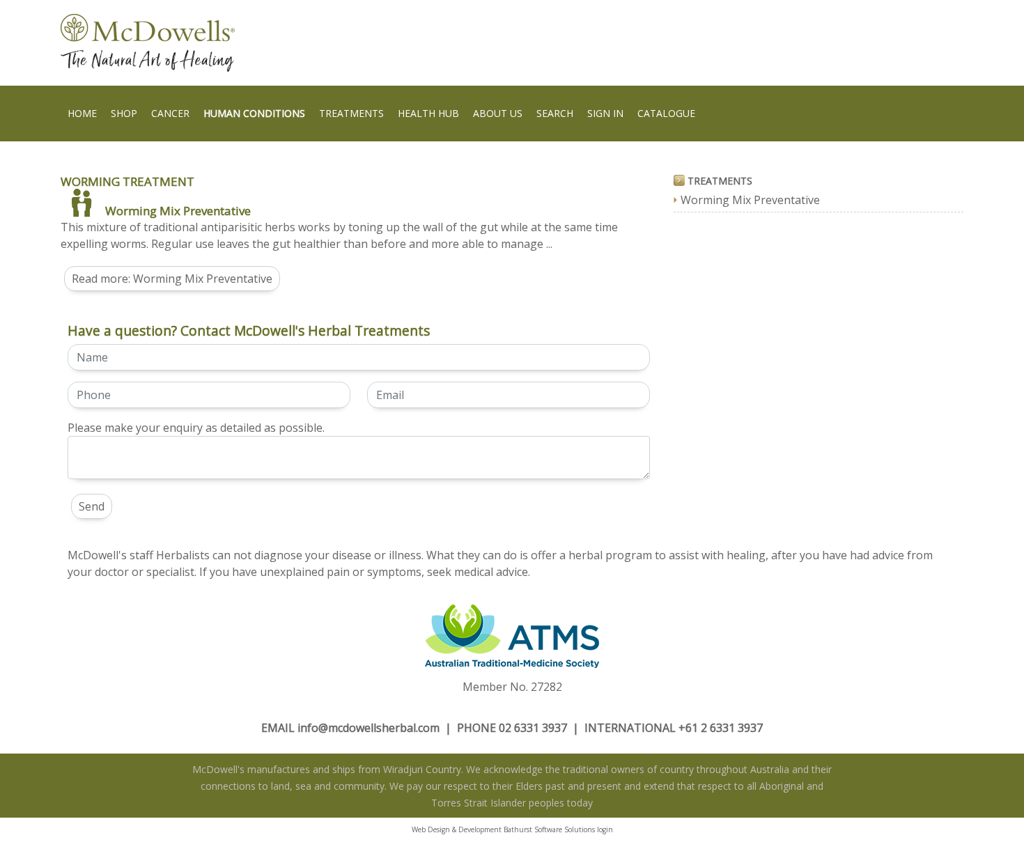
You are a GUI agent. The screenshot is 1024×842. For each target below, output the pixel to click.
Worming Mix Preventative (178, 211)
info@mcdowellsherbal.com (368, 727)
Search (554, 113)
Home (82, 113)
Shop (124, 113)
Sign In (605, 113)
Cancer (170, 113)
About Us (497, 113)
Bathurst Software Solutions (549, 829)
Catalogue (666, 113)
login (605, 829)
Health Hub (428, 113)
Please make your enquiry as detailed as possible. (196, 427)
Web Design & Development (457, 829)
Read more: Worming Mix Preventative (172, 278)
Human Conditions (254, 113)
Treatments (351, 113)
